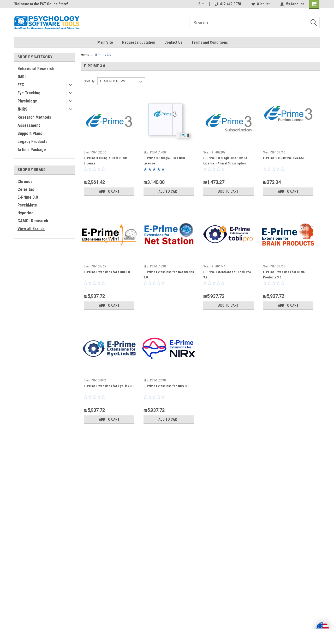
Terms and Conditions (210, 42)
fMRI (21, 76)
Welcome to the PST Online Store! (41, 4)
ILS (197, 4)
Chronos (25, 181)
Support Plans (29, 133)
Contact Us (173, 42)
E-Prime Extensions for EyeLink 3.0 (109, 386)
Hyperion (25, 212)
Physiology (27, 101)
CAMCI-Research (32, 220)
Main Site (105, 42)
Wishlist (263, 4)
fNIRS (22, 109)
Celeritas (25, 189)
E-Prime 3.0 (27, 197)
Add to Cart (109, 191)
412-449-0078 (230, 4)
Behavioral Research (35, 68)
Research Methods (34, 117)
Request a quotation (138, 42)
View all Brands (31, 228)
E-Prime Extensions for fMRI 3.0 (107, 272)
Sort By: (89, 81)
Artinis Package (31, 149)
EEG (20, 84)
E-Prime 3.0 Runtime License (283, 158)
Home (85, 54)
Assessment (28, 125)
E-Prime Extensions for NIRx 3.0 (166, 386)
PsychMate (27, 205)
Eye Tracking (28, 92)
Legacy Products (32, 141)
